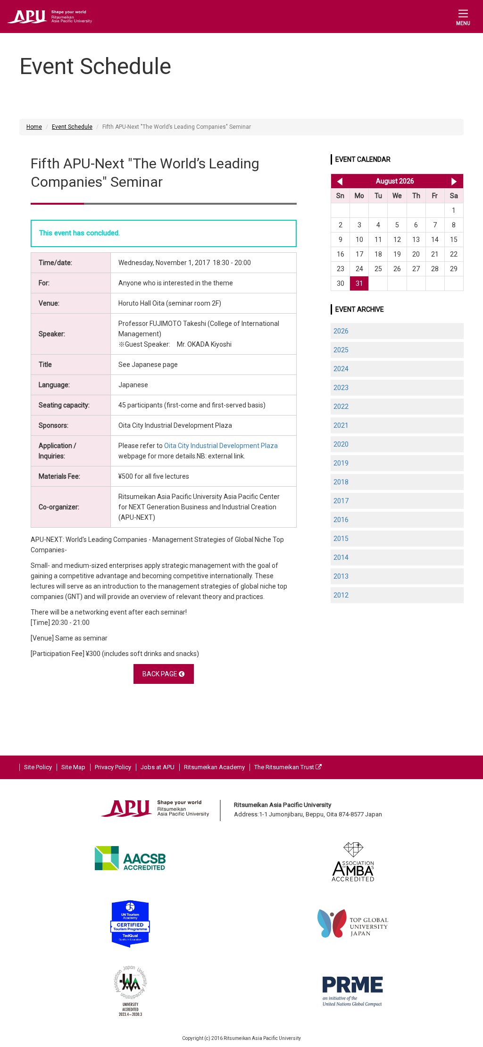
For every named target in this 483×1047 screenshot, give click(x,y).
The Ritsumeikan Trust (285, 767)
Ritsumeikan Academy (214, 767)
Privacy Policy (113, 767)
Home (34, 127)
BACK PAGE (160, 674)
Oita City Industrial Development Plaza (221, 445)
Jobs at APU (158, 767)
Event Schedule (72, 127)
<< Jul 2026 (338, 181)
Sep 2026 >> (454, 181)
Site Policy (38, 767)
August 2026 (395, 181)
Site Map (73, 767)
